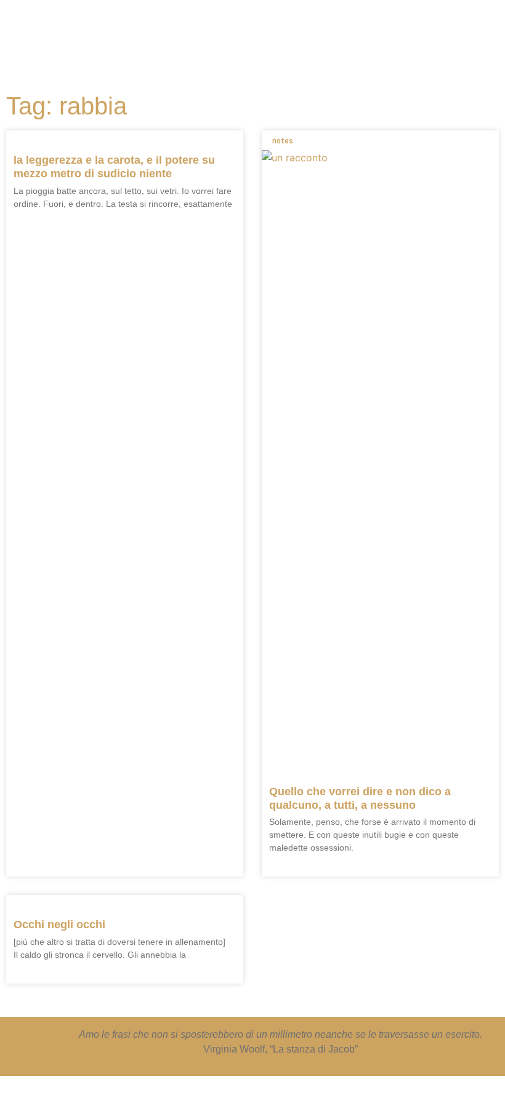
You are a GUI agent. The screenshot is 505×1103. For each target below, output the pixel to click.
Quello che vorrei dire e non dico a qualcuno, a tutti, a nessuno (360, 798)
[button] (288, 30)
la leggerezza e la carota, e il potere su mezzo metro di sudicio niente (114, 167)
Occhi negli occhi (59, 924)
